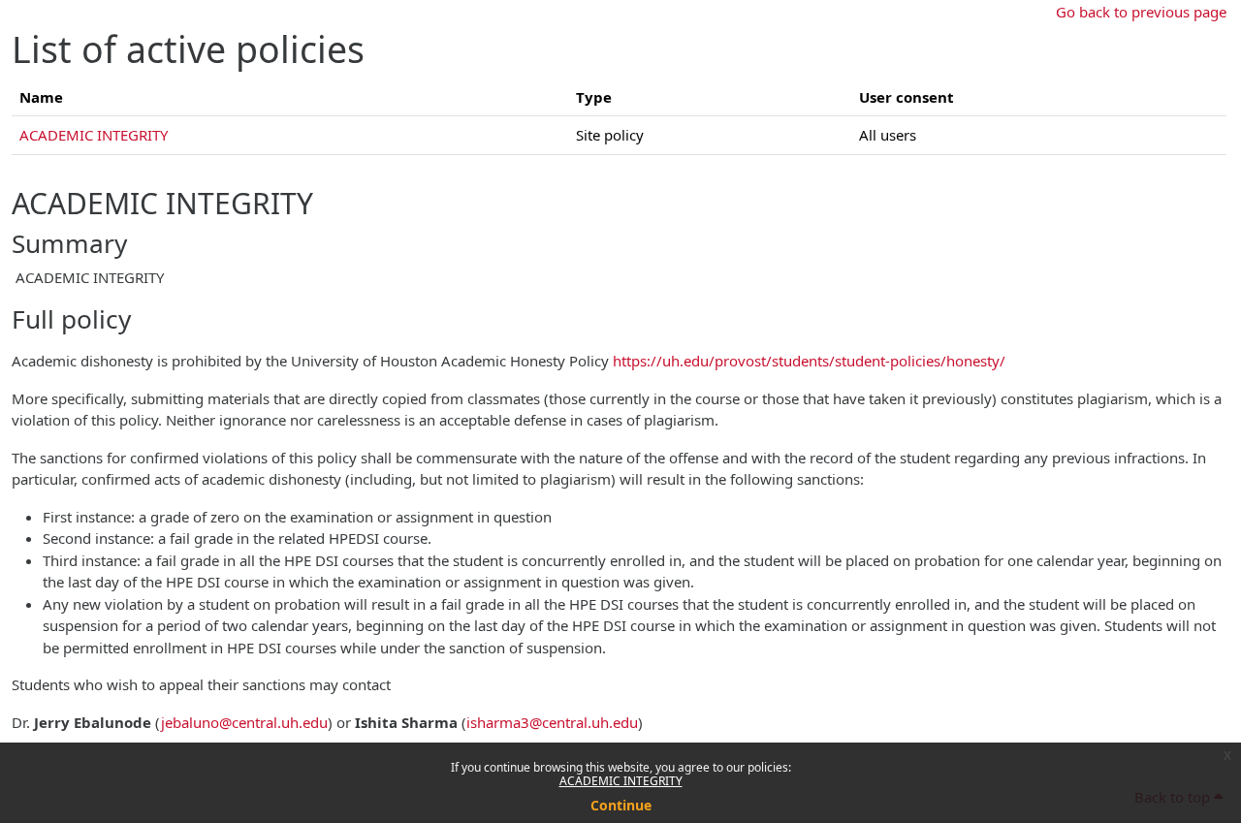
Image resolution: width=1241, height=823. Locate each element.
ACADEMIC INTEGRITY (621, 781)
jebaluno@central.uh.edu (244, 722)
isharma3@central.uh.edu (552, 722)
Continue (621, 805)
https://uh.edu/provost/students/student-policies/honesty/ (809, 360)
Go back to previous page (1141, 11)
